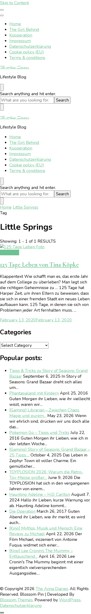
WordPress (69, 600)
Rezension (9, 252)
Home (15, 24)
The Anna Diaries (14, 67)
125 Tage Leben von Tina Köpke (39, 264)
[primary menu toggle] (2, 10)
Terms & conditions (27, 57)
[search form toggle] (2, 87)
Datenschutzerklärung (30, 46)
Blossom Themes (16, 600)
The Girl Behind (24, 29)
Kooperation (20, 35)
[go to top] (2, 612)
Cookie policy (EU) (26, 52)
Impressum (20, 41)
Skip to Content (14, 3)
